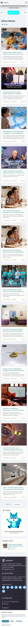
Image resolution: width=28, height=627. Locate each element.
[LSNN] (24, 587)
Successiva (16, 504)
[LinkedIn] (20, 587)
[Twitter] (11, 587)
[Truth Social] (3, 591)
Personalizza (19, 621)
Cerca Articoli (7, 601)
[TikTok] (16, 587)
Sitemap (6, 604)
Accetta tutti (5, 621)
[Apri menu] (26, 2)
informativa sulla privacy (6, 624)
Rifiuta (12, 621)
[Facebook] (3, 587)
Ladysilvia (9, 560)
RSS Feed (6, 24)
